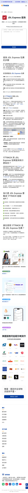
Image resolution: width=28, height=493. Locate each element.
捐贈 (3, 465)
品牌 (3, 446)
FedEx (21, 104)
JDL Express (16, 73)
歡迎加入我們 (14, 396)
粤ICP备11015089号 (14, 491)
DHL (4, 105)
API (10, 180)
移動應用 (20, 148)
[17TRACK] (5, 5)
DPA (3, 422)
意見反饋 (4, 462)
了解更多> (23, 1)
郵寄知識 (4, 441)
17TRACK (8, 96)
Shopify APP (15, 180)
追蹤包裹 (4, 443)
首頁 (2, 12)
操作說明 (4, 433)
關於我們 (4, 411)
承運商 (5, 12)
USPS (14, 104)
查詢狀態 (4, 438)
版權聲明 (4, 419)
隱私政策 (4, 417)
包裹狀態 (4, 435)
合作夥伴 (4, 468)
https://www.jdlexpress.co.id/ (14, 26)
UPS (18, 104)
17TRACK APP (6, 177)
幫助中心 (4, 460)
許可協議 (4, 414)
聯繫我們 (4, 457)
